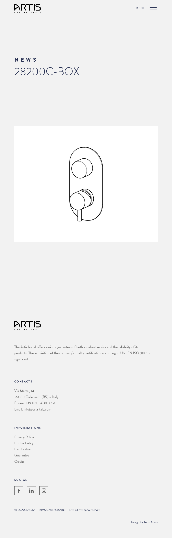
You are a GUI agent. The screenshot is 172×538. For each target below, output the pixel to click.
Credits (19, 461)
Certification (23, 449)
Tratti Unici (151, 522)
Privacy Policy (24, 437)
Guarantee (21, 455)
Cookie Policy (23, 443)
